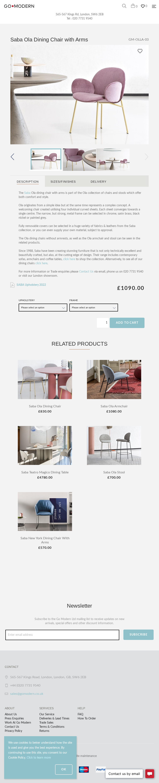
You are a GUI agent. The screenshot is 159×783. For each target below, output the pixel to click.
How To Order (87, 718)
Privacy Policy (13, 731)
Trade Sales (46, 722)
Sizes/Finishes (63, 181)
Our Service (46, 714)
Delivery (98, 181)
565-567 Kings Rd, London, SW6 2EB (80, 14)
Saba (27, 193)
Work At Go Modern (18, 722)
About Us (11, 714)
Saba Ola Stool (114, 472)
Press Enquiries (14, 718)
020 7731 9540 (82, 18)
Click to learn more (39, 757)
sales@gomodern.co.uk (26, 693)
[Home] (19, 10)
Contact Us (86, 271)
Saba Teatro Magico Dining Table (45, 472)
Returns (44, 731)
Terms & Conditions (51, 726)
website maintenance (83, 756)
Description (28, 181)
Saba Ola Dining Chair (45, 406)
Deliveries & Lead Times (54, 718)
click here (69, 259)
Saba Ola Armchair (114, 406)
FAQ (80, 714)
